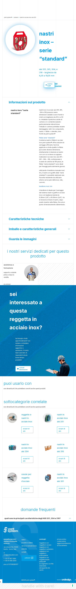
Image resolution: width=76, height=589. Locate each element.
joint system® (8, 17)
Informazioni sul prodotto (27, 102)
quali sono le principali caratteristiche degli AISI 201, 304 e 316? (32, 518)
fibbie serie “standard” (47, 138)
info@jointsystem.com (11, 555)
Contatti (23, 552)
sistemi (16, 17)
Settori (23, 539)
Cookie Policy (61, 541)
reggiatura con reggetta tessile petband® (44, 559)
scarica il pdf (49, 85)
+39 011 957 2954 (10, 558)
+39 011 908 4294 (10, 560)
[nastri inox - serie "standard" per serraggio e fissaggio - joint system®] (11, 529)
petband (27, 558)
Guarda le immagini (22, 239)
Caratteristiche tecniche (26, 219)
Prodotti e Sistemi (27, 543)
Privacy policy (61, 539)
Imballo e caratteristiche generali (32, 229)
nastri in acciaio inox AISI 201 (28, 17)
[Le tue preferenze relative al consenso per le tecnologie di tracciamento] (72, 585)
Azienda (24, 549)
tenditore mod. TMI (45, 186)
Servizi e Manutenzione (29, 546)
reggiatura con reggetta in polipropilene (44, 553)
